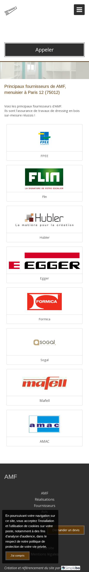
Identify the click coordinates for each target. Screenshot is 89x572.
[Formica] (44, 301)
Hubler (45, 237)
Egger (44, 278)
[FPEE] (44, 138)
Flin (44, 196)
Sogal (45, 360)
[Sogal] (44, 342)
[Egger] (44, 261)
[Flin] (44, 179)
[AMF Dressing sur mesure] (11, 16)
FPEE (44, 156)
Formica (44, 319)
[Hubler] (44, 220)
